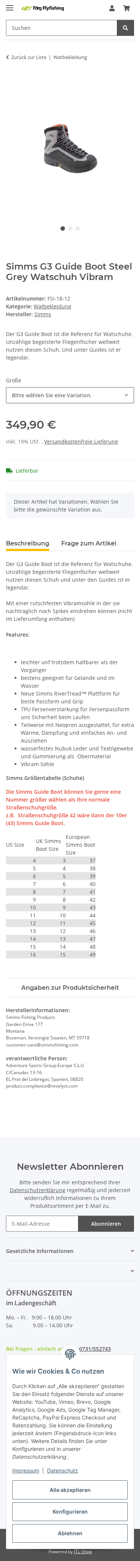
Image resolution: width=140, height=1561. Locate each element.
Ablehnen (70, 1533)
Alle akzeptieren (70, 1490)
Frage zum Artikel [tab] (88, 543)
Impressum (25, 1470)
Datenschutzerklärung (37, 1190)
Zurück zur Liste (28, 57)
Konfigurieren (70, 1511)
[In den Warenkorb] (12, 81)
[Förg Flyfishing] (42, 8)
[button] (112, 8)
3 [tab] (77, 228)
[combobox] (70, 395)
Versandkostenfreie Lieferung (81, 441)
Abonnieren (106, 1223)
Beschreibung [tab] (27, 543)
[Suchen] (125, 28)
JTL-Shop (83, 1551)
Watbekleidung (52, 306)
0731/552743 (95, 1348)
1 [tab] (62, 228)
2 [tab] (70, 228)
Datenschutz (62, 1470)
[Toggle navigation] (9, 4)
